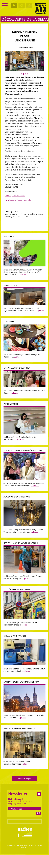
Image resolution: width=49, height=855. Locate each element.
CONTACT (24, 847)
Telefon (8, 195)
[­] (5, 5)
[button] (6, 63)
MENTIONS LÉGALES (35, 845)
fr (14, 5)
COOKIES (10, 845)
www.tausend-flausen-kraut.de (18, 200)
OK (38, 813)
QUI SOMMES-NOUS (21, 845)
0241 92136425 (18, 195)
